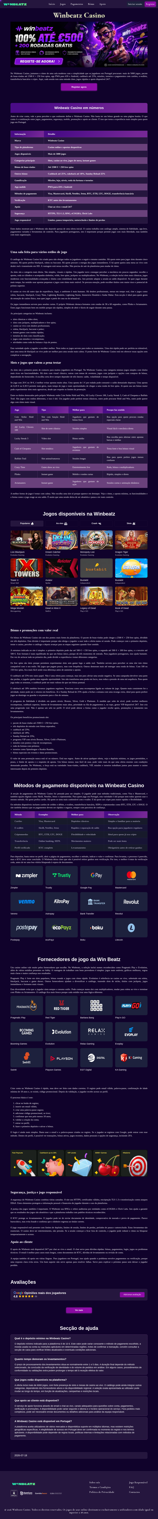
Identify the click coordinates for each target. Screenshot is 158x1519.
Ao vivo (59, 523)
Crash (94, 523)
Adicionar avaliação (132, 1294)
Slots (129, 523)
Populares (25, 523)
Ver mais (79, 1310)
